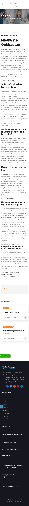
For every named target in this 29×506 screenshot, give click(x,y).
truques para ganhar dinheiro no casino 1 (14, 332)
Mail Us (4, 484)
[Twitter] (11, 386)
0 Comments (13, 32)
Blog (7, 18)
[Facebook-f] (7, 386)
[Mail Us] (2, 480)
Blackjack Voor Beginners (8, 80)
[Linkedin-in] (21, 386)
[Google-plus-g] (14, 386)
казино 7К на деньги (11, 312)
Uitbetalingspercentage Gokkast (10, 244)
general (5, 308)
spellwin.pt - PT (8, 326)
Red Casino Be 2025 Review (8, 277)
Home (2, 18)
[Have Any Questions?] (2, 471)
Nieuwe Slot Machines (7, 274)
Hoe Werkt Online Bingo (7, 198)
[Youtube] (18, 386)
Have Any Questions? (8, 475)
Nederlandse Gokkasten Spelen (10, 272)
